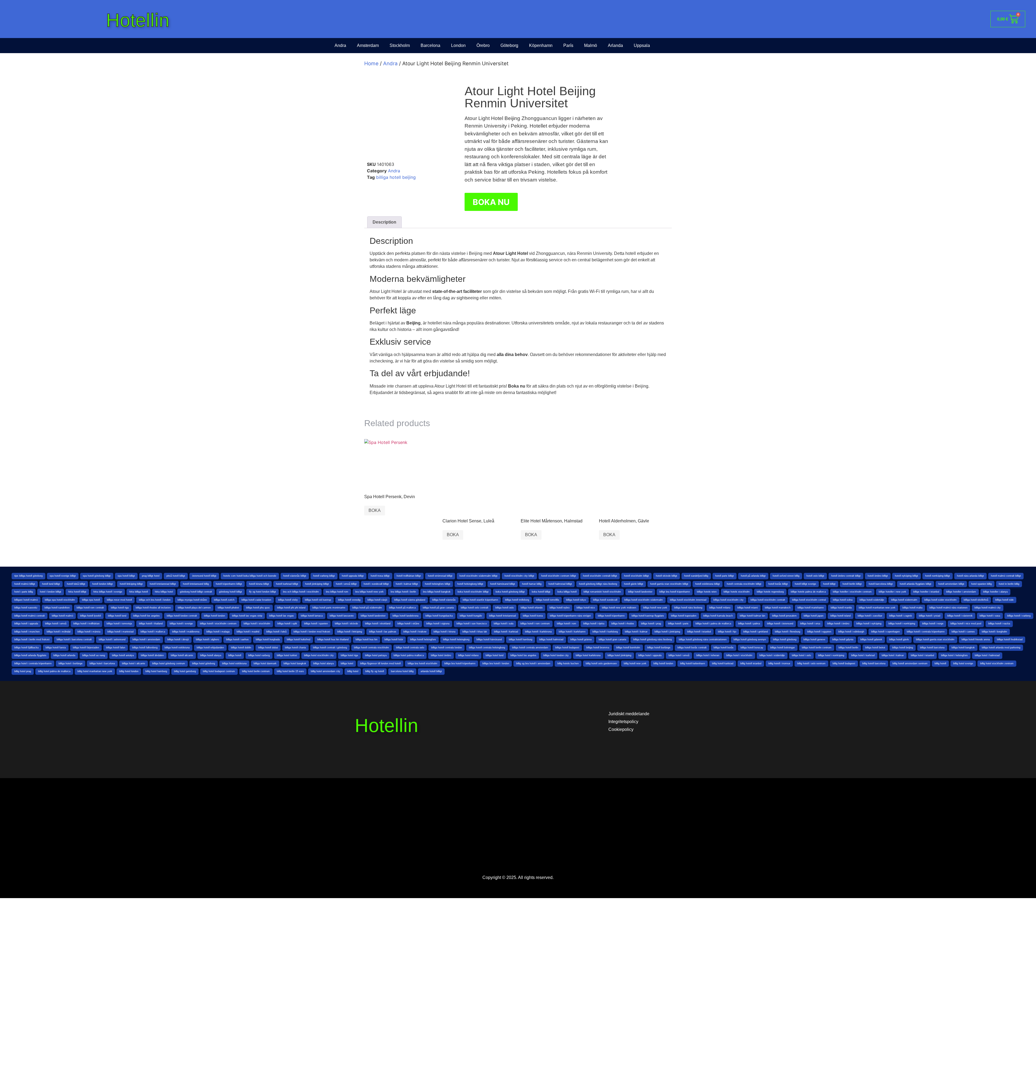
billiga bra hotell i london (495, 663)
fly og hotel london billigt (262, 591)
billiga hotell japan (813, 615)
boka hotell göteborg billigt (510, 591)
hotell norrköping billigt (937, 575)
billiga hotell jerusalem (784, 615)
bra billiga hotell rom (337, 591)
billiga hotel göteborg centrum (168, 663)
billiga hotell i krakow (415, 631)
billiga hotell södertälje (872, 599)
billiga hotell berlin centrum (816, 647)
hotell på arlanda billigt (753, 575)
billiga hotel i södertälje (772, 655)
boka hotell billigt (541, 591)
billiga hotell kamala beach (718, 615)
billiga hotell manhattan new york (877, 607)
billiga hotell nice (586, 607)
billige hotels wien (707, 591)
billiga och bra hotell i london (155, 599)
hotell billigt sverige (805, 584)
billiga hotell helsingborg (456, 639)
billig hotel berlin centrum (256, 671)
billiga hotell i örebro (838, 623)
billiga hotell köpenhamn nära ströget (570, 615)
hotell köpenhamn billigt (229, 584)
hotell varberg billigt (324, 575)
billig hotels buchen (568, 663)
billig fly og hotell (374, 671)
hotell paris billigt (724, 575)
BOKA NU (491, 202)
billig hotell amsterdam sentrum (910, 663)
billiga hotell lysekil (90, 615)
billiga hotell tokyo (576, 599)
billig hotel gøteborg (185, 671)
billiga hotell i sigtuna (437, 623)
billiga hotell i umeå (55, 623)
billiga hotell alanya (210, 655)
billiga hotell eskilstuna (177, 647)
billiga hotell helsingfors (423, 639)
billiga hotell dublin (241, 647)
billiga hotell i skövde (346, 623)
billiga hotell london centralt (182, 615)
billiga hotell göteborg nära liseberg (652, 639)
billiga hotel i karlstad (863, 655)
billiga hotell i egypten (819, 631)
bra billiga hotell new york (369, 591)
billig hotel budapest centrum (219, 671)
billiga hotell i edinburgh (851, 631)
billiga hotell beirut (875, 647)
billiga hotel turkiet (287, 655)
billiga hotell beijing (396, 177)
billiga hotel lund (494, 655)
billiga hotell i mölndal (58, 631)
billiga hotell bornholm (628, 647)
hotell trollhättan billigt (409, 575)
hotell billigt (829, 584)
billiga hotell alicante (182, 655)
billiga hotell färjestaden (86, 647)
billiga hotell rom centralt (90, 607)
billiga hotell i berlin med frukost (32, 639)
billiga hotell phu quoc (258, 607)
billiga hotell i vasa (990, 615)
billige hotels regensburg (770, 591)
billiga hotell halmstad (551, 639)
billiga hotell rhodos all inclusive (153, 607)
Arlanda (615, 45)
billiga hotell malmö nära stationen (948, 607)
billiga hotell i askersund (112, 639)
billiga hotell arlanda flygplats (30, 655)
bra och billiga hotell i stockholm (301, 591)
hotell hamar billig (531, 584)
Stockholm (400, 45)
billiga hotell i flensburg (787, 631)
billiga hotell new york (655, 607)
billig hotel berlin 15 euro (290, 671)
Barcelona (430, 45)
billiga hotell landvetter (373, 615)
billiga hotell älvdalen (152, 655)
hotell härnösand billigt (502, 584)
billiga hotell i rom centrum (535, 623)
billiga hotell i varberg (1019, 615)
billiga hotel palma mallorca (409, 655)
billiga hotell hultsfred (298, 639)
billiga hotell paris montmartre (328, 607)
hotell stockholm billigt (636, 575)
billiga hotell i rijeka (593, 623)
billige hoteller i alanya (995, 591)
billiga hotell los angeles (146, 615)
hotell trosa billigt (380, 575)
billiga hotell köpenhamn (611, 615)
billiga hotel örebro (441, 655)
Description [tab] (384, 222)
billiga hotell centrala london (446, 647)
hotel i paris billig (23, 591)
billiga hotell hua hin (366, 639)
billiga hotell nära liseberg (688, 607)
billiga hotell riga (120, 607)
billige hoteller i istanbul (926, 591)
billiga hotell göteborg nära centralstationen (703, 639)
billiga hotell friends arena (976, 639)
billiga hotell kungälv (471, 615)
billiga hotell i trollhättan (86, 623)
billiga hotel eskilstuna (234, 663)
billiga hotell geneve (814, 639)
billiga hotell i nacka (999, 623)
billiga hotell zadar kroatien (256, 599)
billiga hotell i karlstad (506, 631)
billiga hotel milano (468, 655)
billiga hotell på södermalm (367, 607)
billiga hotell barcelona (932, 647)
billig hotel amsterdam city (325, 671)
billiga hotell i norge (932, 623)
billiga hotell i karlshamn (572, 631)
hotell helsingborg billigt (470, 584)
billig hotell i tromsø (779, 663)
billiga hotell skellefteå (976, 599)
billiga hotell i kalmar (636, 631)
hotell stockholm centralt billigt (600, 575)
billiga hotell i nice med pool (965, 623)
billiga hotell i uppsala (26, 623)
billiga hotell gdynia (842, 639)
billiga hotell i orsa (810, 623)
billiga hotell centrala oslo (410, 647)
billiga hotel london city (556, 655)
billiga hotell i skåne (408, 623)
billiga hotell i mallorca (153, 631)
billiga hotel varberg (259, 655)
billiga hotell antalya (123, 655)
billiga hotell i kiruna (444, 631)
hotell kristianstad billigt (163, 584)
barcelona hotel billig (402, 671)
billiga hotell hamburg (520, 639)
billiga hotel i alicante (133, 663)
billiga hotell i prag (651, 623)
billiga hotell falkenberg (145, 647)
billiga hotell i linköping (349, 631)
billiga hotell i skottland (377, 623)
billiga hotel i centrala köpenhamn (33, 663)
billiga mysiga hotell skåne (192, 599)
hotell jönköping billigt (317, 584)
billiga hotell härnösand (489, 639)
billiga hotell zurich (224, 599)
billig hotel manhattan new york (94, 671)
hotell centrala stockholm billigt (744, 584)
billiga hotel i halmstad (987, 655)
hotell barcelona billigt (881, 584)
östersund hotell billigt (204, 575)
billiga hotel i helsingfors (954, 655)
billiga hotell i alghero (207, 639)
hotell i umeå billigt (346, 584)
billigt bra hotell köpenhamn (674, 591)
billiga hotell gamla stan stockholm (935, 639)
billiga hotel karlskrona (588, 655)
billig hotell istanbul (750, 663)
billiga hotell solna (843, 599)
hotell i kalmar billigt (407, 584)
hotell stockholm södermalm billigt (478, 575)
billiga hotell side (1004, 599)
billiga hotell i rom (566, 623)
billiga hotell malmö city (987, 607)
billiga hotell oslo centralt (474, 607)
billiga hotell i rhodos (622, 623)
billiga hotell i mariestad (120, 631)
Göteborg (509, 45)
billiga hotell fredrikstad (1010, 639)
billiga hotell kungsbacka (439, 615)
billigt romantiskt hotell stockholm (602, 591)
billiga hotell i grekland (755, 631)
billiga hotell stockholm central (809, 599)
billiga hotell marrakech (777, 607)
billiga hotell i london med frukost (312, 631)
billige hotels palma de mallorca (808, 591)
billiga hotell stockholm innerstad (688, 599)
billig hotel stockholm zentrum (997, 663)
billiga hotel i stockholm (739, 655)
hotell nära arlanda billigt (970, 575)
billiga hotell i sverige (181, 623)
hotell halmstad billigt (560, 584)
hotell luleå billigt (76, 584)
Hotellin (137, 20)
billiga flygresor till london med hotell (380, 663)
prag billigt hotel (150, 575)
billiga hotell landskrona (405, 615)
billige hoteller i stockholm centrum (852, 591)
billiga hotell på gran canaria (438, 607)
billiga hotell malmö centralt (29, 615)
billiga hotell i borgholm (994, 631)
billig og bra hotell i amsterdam (533, 663)
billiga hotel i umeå (679, 655)
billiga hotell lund (117, 615)
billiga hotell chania (295, 647)
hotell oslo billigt (815, 575)
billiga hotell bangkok (963, 647)
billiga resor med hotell (119, 599)
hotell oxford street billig (786, 575)
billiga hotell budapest (567, 647)
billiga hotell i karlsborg (605, 631)
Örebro (483, 45)
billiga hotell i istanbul (699, 631)
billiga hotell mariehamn (811, 607)
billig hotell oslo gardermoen (601, 663)
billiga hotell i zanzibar (870, 615)
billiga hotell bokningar (782, 647)
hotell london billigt (102, 584)
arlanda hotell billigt (431, 671)
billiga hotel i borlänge (71, 663)
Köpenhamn (541, 45)
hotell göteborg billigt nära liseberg (598, 584)
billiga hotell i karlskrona (538, 631)
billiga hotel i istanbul (922, 655)
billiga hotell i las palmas (382, 631)
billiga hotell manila (841, 607)
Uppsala (642, 45)
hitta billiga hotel (164, 591)
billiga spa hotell (91, 599)
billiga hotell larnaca (312, 615)
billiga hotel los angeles (523, 655)
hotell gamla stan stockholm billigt (669, 584)
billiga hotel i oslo (801, 655)
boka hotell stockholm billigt (473, 591)
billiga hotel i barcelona (102, 663)
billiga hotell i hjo (727, 631)
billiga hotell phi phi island (291, 607)
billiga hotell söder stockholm (940, 599)
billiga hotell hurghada (268, 639)
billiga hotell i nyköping (868, 623)
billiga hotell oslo (504, 607)
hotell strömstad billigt (440, 575)
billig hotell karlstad (722, 663)
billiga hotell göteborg (784, 639)
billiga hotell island (840, 615)
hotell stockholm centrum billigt (558, 575)
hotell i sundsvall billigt (376, 584)
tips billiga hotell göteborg (28, 575)
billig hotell (940, 663)
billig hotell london (663, 663)
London (458, 45)
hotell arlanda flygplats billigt (915, 584)
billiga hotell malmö (62, 615)
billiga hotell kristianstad (502, 615)
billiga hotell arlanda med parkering (1001, 647)
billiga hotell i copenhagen (885, 631)
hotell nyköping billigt (906, 575)
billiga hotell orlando (532, 607)
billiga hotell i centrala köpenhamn (926, 631)
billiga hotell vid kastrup (318, 599)
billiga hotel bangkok (295, 663)
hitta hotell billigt (77, 591)
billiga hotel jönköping (619, 655)
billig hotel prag (22, 671)
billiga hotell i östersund (780, 623)
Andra (340, 45)
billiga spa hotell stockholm (60, 599)
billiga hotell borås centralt (692, 647)
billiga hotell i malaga (218, 631)
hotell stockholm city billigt (519, 575)
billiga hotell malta (912, 607)
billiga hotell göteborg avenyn (750, 639)
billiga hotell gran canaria (612, 639)
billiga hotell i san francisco (471, 623)
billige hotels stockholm (737, 591)
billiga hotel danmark (265, 663)
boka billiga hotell (567, 591)
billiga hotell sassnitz (26, 607)
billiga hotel (347, 663)
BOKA (375, 510)
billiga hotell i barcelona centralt (74, 639)
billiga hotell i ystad (929, 615)
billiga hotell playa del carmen (194, 607)
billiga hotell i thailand (151, 623)
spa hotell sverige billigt (63, 575)
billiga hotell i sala (503, 623)
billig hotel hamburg (156, 671)
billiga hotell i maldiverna (185, 631)
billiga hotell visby (288, 599)
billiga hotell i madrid (248, 631)
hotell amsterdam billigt (951, 584)
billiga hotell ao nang (93, 655)
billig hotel (352, 671)
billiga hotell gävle (899, 639)
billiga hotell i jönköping (667, 631)
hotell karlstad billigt (287, 584)
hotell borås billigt (778, 584)
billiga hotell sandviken (57, 607)
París (568, 45)
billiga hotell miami (747, 607)
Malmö (590, 45)
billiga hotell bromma (597, 647)
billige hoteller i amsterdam (961, 591)
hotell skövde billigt (666, 575)
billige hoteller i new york (892, 591)
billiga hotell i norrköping (901, 623)
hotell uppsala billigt (353, 575)
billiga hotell (234, 655)
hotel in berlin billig (1009, 584)
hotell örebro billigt (878, 575)
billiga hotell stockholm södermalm (643, 599)
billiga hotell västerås (444, 599)
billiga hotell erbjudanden (210, 647)
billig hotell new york (635, 663)
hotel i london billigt (50, 591)
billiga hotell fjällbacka (26, 647)
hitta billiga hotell (138, 591)
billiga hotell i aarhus (237, 639)
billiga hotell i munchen (27, 631)
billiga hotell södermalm (904, 599)
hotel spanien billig (981, 584)
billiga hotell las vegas (281, 615)
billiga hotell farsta (56, 647)
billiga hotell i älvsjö (178, 639)
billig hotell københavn (692, 663)
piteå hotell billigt (175, 575)
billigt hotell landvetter (640, 591)
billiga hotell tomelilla (547, 599)
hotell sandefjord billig (696, 575)
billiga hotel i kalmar (893, 655)
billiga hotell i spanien (316, 623)
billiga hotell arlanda (64, 655)
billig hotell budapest (844, 663)
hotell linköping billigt (131, 584)
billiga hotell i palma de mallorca (713, 623)
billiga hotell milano (719, 607)
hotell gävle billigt (633, 584)
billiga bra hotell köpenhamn (459, 663)
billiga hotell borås (724, 647)
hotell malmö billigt (24, 584)
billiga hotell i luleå (276, 631)
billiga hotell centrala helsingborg (487, 647)
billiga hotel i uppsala (650, 655)
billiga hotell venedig (349, 599)
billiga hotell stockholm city (728, 599)
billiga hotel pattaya (376, 655)
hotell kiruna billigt (259, 584)
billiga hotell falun (115, 647)
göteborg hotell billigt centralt (196, 591)
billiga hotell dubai (268, 647)
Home (371, 63)
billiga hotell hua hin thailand (333, 639)
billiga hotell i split (287, 623)
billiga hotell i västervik (960, 615)
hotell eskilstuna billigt (707, 584)
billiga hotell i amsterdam (146, 639)
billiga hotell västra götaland (409, 599)
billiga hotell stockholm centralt (768, 599)
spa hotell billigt (126, 575)
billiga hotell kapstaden (683, 615)
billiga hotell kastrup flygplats (648, 615)
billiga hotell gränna (581, 639)
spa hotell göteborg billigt (97, 575)
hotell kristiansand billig (196, 584)
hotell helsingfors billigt (437, 584)
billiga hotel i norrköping (831, 655)
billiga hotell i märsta (88, 631)
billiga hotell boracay (752, 647)
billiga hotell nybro (560, 607)
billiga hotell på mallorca (402, 607)
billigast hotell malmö (26, 599)
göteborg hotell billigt (230, 591)
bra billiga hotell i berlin (403, 591)
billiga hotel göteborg (203, 663)
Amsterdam (368, 45)
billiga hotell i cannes (963, 631)
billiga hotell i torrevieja (119, 623)
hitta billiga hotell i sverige (107, 591)
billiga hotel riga (349, 655)
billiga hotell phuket (228, 607)
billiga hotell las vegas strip (247, 615)
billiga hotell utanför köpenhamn (480, 599)
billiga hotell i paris (678, 623)
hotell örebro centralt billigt (846, 575)
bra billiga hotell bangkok (437, 591)
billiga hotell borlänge (658, 647)
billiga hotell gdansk (871, 639)
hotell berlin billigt (852, 584)
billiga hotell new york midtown (619, 607)
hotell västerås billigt (294, 575)
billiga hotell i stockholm (257, 623)
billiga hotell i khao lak (474, 631)
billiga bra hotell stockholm (422, 663)
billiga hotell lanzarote (342, 615)
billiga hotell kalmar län (752, 615)
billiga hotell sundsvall (605, 599)
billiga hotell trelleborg (517, 599)
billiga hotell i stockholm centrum (218, 623)
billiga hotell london (214, 615)
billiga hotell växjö (377, 599)
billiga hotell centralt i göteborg (330, 647)
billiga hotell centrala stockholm (371, 647)
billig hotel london (128, 671)
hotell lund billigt (51, 584)
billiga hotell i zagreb (900, 615)
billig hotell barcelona (873, 663)
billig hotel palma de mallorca (54, 671)
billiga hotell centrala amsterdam (530, 647)
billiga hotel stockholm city (319, 655)
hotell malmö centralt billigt (1006, 575)
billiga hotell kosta (533, 615)
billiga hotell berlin (848, 647)
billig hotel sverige (963, 663)
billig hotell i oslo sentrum (811, 663)
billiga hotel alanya (323, 663)
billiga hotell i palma (749, 623)
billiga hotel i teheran (707, 655)
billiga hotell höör (393, 639)
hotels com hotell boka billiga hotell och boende (249, 575)
